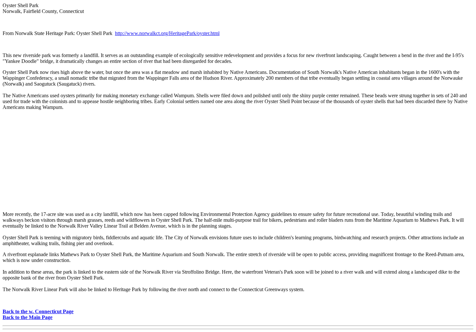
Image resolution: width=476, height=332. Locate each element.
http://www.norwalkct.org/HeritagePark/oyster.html (167, 33)
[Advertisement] (238, 160)
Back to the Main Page (27, 317)
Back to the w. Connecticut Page (38, 311)
